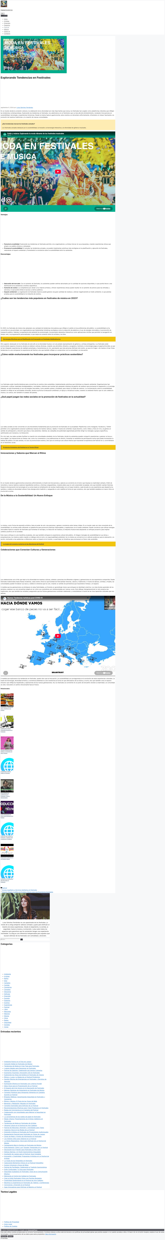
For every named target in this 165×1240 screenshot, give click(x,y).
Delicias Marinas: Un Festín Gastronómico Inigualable (22, 1152)
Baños (6, 978)
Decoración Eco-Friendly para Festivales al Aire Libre (22, 1150)
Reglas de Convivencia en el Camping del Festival (21, 1110)
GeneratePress (32, 1230)
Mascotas (7, 1011)
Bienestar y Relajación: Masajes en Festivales (19, 1103)
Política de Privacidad (11, 1222)
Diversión (7, 23)
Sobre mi (7, 31)
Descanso (7, 992)
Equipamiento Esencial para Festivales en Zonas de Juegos (24, 1134)
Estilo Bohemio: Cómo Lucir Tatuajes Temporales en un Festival (26, 1147)
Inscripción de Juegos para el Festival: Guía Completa (22, 1154)
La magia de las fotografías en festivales (18, 1161)
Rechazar (4, 1236)
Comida (6, 985)
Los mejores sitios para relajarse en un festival (20, 1139)
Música (6, 29)
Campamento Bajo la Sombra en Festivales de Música (22, 1145)
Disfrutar (7, 994)
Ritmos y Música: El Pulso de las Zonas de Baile (20, 1101)
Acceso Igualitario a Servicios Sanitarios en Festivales (19, 890)
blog (5, 981)
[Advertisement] (52, 94)
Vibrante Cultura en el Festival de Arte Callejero (20, 1125)
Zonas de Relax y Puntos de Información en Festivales (23, 1136)
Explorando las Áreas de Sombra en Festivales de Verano (24, 1075)
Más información (50, 1234)
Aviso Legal (8, 1224)
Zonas (6, 1027)
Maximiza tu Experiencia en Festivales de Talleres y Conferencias (26, 1183)
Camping (7, 983)
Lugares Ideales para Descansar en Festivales (20, 1068)
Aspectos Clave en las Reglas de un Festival (19, 1130)
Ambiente (7, 974)
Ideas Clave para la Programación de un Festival (20, 1086)
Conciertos (8, 987)
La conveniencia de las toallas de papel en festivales (22, 1117)
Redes (6, 1020)
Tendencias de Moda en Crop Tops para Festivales (21, 1066)
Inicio (6, 19)
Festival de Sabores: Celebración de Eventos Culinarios (23, 1070)
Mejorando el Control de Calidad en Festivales (20, 1176)
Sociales (7, 1025)
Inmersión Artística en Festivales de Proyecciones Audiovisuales (26, 1132)
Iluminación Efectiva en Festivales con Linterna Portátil (23, 1084)
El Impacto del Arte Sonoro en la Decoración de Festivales (24, 1088)
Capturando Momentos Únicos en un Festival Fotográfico (23, 1163)
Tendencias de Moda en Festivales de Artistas (20, 1123)
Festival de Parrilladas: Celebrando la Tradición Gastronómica (25, 1167)
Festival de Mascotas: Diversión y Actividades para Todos (24, 1128)
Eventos (7, 1003)
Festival (6, 27)
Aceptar (10, 1236)
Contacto (7, 33)
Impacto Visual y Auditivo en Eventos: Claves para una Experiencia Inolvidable (27, 892)
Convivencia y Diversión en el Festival (17, 1185)
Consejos (7, 989)
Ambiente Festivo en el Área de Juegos (17, 1062)
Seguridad (7, 1022)
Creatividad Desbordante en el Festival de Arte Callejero (23, 1180)
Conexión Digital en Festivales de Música (18, 1064)
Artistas (6, 21)
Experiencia (8, 1005)
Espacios (7, 25)
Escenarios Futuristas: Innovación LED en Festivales (22, 1073)
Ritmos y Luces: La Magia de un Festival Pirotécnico (22, 1077)
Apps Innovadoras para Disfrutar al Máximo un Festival (23, 1187)
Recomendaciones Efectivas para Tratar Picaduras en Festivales (26, 1108)
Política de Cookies (10, 1226)
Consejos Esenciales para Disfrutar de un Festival (21, 1106)
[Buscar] (21, 939)
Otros (6, 1018)
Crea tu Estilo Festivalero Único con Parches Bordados (23, 1178)
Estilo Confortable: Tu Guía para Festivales (19, 1169)
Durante (7, 998)
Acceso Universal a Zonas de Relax (16, 1165)
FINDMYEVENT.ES (7, 10)
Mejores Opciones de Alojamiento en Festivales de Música (24, 1090)
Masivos (7, 1014)
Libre (6, 1009)
